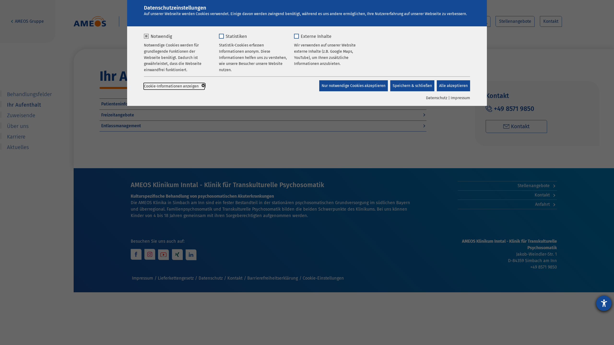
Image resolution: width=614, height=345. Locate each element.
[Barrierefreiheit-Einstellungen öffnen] (604, 303)
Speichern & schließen (412, 85)
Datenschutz (436, 98)
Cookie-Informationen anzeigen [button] (172, 86)
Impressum (460, 98)
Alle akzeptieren (453, 85)
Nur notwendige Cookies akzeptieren (353, 85)
